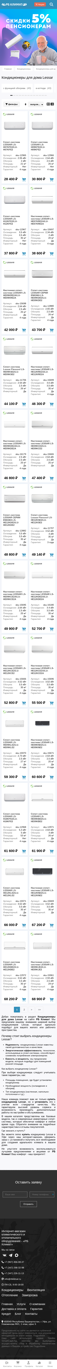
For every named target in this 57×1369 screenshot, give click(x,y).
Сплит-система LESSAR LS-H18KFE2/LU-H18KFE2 (11, 818)
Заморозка (30, 1295)
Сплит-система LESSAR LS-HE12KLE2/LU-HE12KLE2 (11, 892)
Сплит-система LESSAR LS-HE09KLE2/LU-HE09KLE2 (11, 744)
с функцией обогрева (17, 88)
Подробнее (39, 1335)
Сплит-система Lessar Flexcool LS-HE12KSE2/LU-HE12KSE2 (41, 519)
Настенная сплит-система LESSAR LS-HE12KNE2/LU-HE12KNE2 (42, 892)
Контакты (31, 1313)
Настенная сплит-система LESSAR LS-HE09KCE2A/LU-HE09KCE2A (14, 595)
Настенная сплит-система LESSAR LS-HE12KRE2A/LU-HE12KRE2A (42, 371)
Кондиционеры (12, 1290)
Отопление (10, 1295)
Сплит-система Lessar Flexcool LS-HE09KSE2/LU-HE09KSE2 (14, 371)
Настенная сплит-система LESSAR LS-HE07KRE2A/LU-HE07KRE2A (42, 220)
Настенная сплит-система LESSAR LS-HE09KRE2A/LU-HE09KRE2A (14, 294)
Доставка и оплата (14, 1309)
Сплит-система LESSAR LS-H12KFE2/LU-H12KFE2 (11, 220)
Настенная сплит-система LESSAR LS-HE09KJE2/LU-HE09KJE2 (42, 966)
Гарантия (36, 1309)
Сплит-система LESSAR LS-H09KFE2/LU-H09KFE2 (39, 146)
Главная (7, 1304)
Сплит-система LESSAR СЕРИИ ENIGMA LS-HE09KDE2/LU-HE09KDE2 (39, 295)
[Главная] (14, 4)
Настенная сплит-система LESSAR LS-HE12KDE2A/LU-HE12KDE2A (42, 595)
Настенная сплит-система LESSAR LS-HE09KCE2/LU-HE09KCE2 (42, 445)
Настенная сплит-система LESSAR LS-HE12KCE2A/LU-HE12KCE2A (42, 669)
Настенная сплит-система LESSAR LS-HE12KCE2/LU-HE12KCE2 (14, 669)
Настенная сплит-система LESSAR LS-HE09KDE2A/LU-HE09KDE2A (14, 445)
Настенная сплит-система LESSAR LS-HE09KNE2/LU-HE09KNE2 (42, 744)
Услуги (21, 1304)
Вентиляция (36, 1290)
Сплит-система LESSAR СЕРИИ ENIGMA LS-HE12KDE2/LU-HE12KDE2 (11, 520)
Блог (18, 1313)
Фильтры (13, 104)
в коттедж (43, 88)
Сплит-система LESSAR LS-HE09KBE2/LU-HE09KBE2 (39, 818)
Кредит (6, 1313)
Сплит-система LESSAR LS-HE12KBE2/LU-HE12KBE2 (11, 966)
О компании (37, 1304)
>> (39, 1009)
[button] (26, 63)
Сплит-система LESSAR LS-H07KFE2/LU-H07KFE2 (11, 146)
